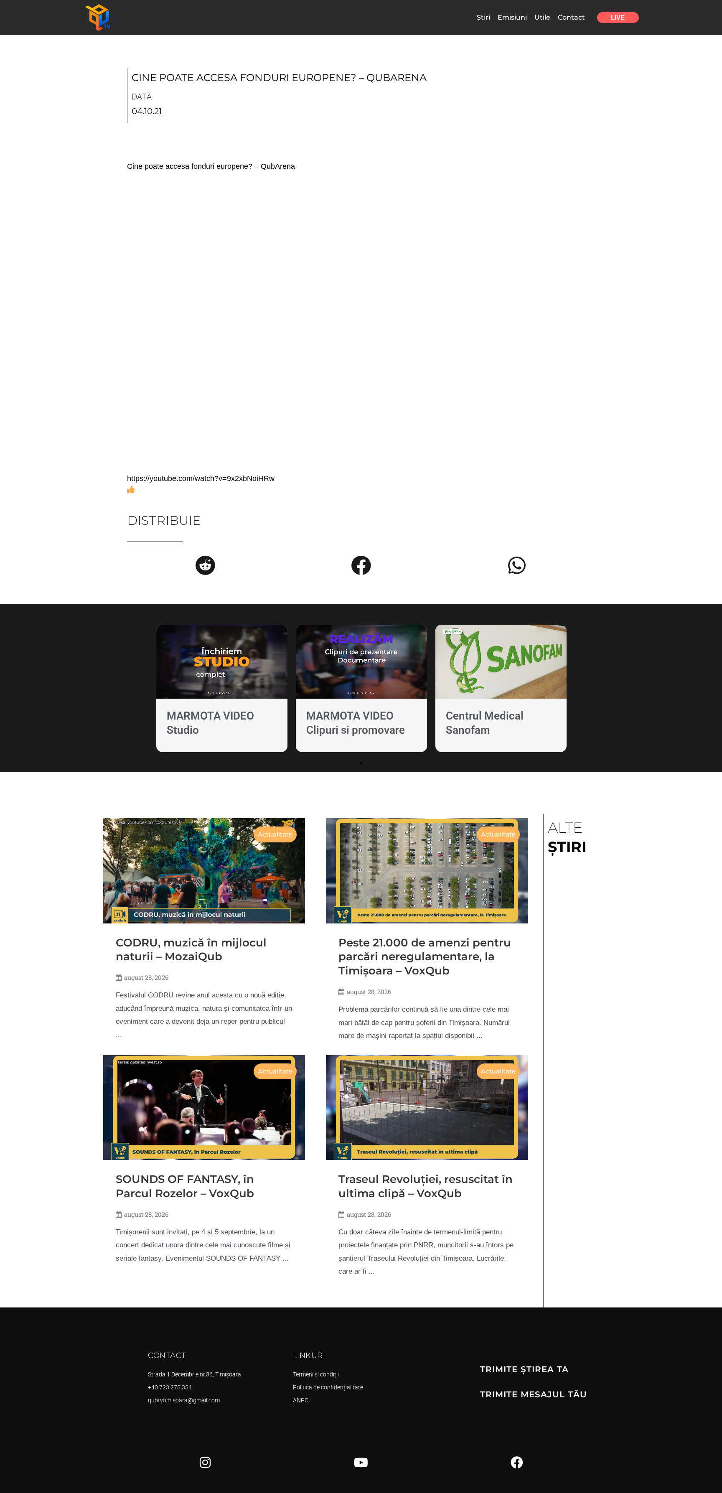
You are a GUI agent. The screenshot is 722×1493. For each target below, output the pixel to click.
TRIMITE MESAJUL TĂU (533, 1394)
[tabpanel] (222, 690)
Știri (483, 17)
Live (618, 17)
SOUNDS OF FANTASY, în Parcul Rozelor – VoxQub (185, 1186)
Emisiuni (512, 17)
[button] (205, 565)
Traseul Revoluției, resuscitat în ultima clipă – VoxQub (425, 1186)
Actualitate (275, 834)
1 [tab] (361, 763)
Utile (542, 17)
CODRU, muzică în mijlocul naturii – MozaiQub (191, 950)
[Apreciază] (131, 490)
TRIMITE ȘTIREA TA (524, 1369)
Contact (571, 17)
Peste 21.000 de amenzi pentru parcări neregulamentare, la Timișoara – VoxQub (424, 957)
